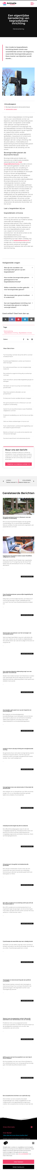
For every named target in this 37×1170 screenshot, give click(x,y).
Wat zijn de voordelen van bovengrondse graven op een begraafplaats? (18, 270)
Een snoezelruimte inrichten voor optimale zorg (16, 1095)
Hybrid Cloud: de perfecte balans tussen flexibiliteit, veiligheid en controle (17, 556)
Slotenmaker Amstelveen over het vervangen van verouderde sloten (17, 633)
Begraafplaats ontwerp (25, 332)
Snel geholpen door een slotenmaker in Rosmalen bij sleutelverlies (18, 787)
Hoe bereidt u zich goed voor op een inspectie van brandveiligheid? (17, 710)
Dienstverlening (18, 29)
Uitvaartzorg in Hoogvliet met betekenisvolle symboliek (15, 865)
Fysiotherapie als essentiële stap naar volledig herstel (18, 941)
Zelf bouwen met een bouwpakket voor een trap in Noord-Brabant (17, 1057)
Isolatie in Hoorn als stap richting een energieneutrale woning (18, 749)
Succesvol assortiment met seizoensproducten (16, 438)
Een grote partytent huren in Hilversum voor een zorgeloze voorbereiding (17, 517)
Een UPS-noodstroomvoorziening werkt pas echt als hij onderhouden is (18, 903)
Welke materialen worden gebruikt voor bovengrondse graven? (18, 289)
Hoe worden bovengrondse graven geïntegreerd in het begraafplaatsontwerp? (18, 280)
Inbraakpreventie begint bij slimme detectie (15, 825)
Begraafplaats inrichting (11, 332)
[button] (33, 1143)
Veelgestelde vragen (11, 109)
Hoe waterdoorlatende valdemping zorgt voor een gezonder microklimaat (17, 672)
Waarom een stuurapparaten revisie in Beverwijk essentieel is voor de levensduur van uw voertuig (17, 1019)
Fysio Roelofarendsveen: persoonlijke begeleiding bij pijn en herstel (18, 595)
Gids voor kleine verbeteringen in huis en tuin (16, 421)
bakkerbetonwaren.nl (21, 240)
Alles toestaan (18, 1162)
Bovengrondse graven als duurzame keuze (18, 107)
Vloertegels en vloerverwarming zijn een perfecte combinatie (17, 980)
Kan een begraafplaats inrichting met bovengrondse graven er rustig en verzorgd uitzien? (18, 305)
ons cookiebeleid (23, 1154)
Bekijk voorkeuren (18, 1167)
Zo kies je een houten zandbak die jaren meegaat (17, 398)
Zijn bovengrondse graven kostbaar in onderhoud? (18, 296)
